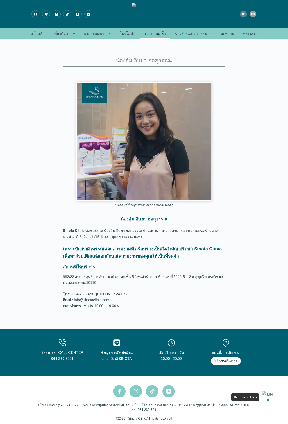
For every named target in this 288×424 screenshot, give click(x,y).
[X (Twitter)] (88, 14)
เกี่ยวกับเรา (62, 33)
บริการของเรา (95, 33)
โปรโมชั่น (127, 33)
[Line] (46, 14)
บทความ (227, 33)
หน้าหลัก (38, 33)
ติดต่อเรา (250, 33)
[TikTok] (67, 14)
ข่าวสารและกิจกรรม (191, 33)
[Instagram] (57, 14)
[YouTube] (78, 14)
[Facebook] (35, 14)
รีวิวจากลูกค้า (155, 33)
